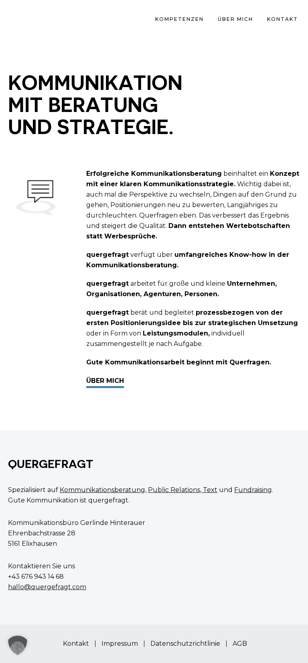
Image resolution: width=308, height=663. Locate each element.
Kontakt (76, 644)
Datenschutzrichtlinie (185, 644)
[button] (17, 645)
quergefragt (32, 20)
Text (210, 490)
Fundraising (253, 490)
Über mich (105, 380)
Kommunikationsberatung (102, 490)
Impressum (119, 644)
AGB (240, 644)
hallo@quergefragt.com (47, 587)
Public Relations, (175, 490)
